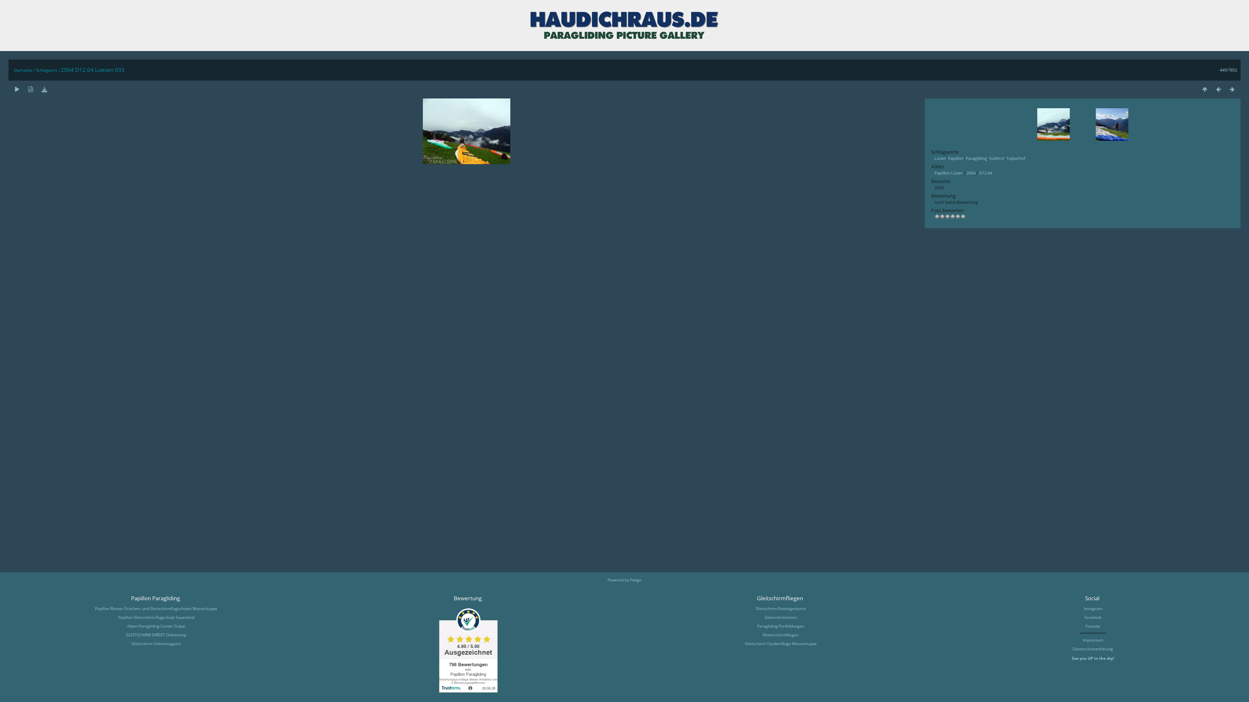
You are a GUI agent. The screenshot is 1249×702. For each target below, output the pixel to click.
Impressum (1093, 640)
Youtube (1092, 626)
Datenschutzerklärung (1093, 649)
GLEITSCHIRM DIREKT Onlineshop (156, 635)
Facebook (1093, 617)
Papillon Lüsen (948, 173)
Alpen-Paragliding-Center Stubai (156, 626)
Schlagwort (46, 70)
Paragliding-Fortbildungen (780, 626)
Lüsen (940, 158)
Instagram (1093, 608)
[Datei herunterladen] (44, 89)
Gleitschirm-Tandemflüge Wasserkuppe (781, 643)
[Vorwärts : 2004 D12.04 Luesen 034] (1232, 89)
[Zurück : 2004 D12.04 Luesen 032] (1218, 89)
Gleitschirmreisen (781, 617)
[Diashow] (17, 89)
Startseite (23, 70)
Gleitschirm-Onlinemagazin (156, 643)
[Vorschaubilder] (1205, 89)
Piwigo (635, 580)
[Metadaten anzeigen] (30, 89)
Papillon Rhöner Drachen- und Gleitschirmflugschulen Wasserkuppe (156, 608)
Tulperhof (1015, 158)
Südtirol (996, 158)
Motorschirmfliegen (781, 635)
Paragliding (976, 158)
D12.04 (985, 173)
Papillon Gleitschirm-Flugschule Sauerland (156, 617)
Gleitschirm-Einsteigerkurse (781, 608)
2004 (970, 173)
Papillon (956, 158)
